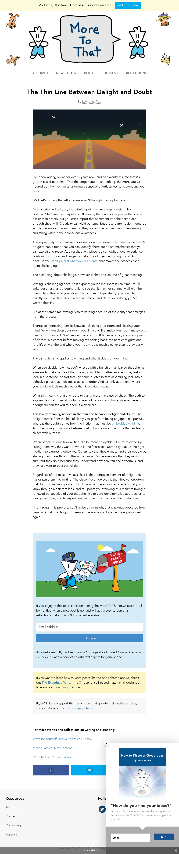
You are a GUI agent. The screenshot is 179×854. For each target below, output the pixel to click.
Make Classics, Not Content (52, 748)
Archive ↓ (40, 73)
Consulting (13, 825)
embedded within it (125, 423)
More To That (89, 39)
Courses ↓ (109, 73)
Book (89, 73)
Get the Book (128, 5)
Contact (11, 816)
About (10, 807)
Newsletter (66, 73)
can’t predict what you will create (74, 261)
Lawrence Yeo (91, 101)
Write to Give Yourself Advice (53, 757)
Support (11, 834)
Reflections (136, 73)
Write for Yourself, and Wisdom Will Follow (62, 739)
